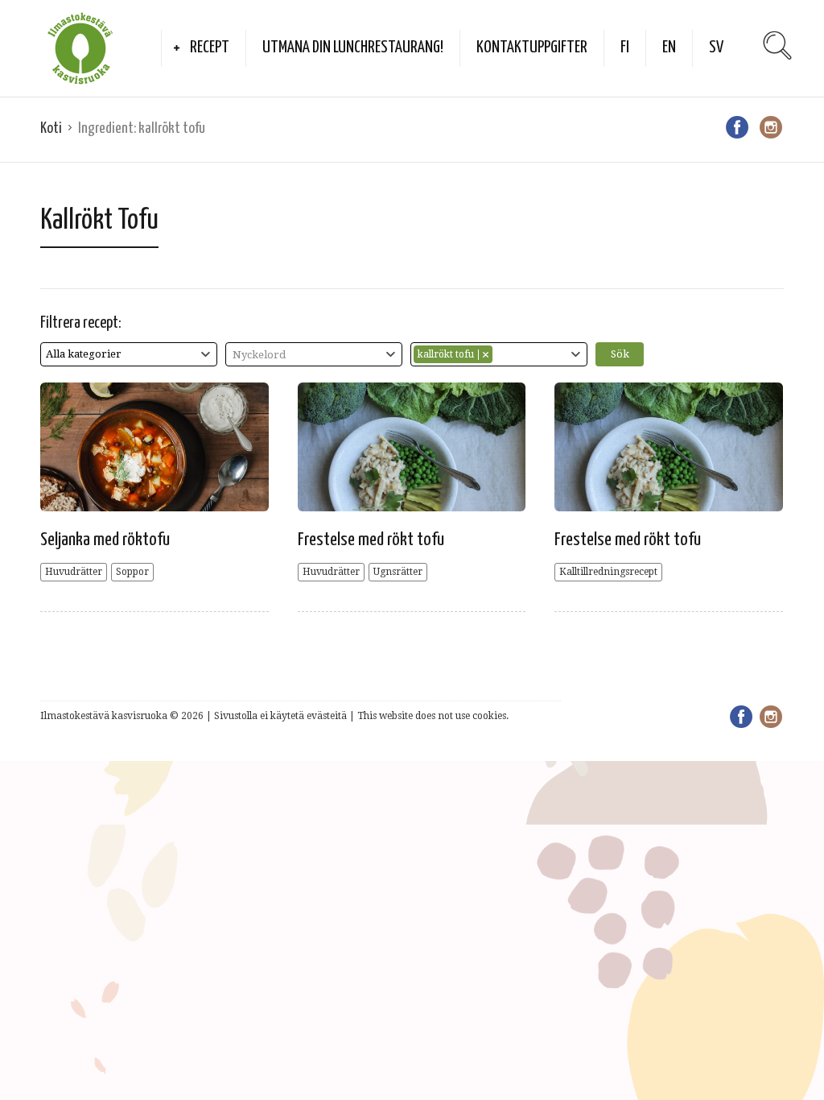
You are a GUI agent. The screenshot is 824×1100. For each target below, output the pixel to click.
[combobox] (128, 354)
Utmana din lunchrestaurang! (352, 47)
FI (624, 47)
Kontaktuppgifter (531, 47)
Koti (51, 128)
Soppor (132, 571)
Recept (209, 47)
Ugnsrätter (397, 571)
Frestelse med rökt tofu (371, 540)
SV (716, 47)
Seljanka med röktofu (105, 540)
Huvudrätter (73, 571)
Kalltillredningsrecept (608, 571)
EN (669, 47)
